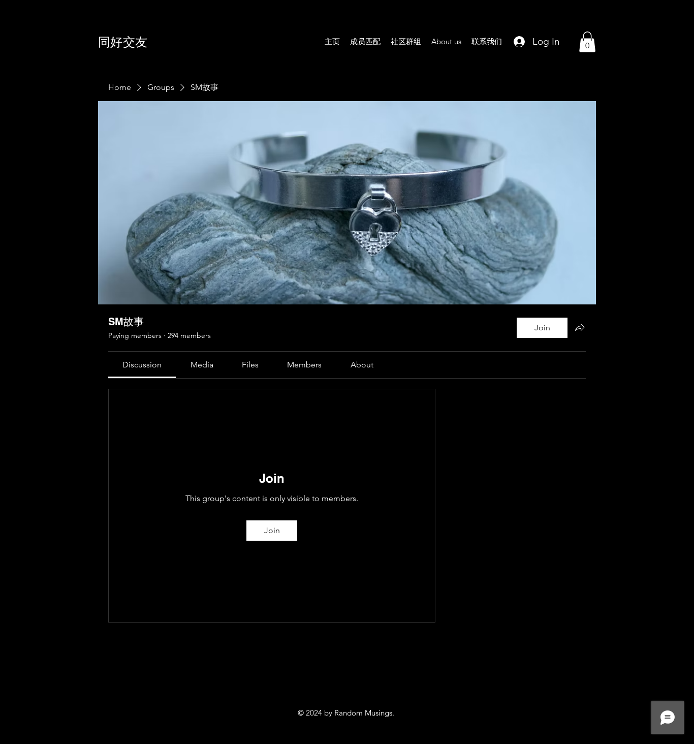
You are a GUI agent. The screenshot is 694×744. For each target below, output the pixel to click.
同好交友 (123, 42)
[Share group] (580, 327)
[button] (587, 42)
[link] (142, 364)
